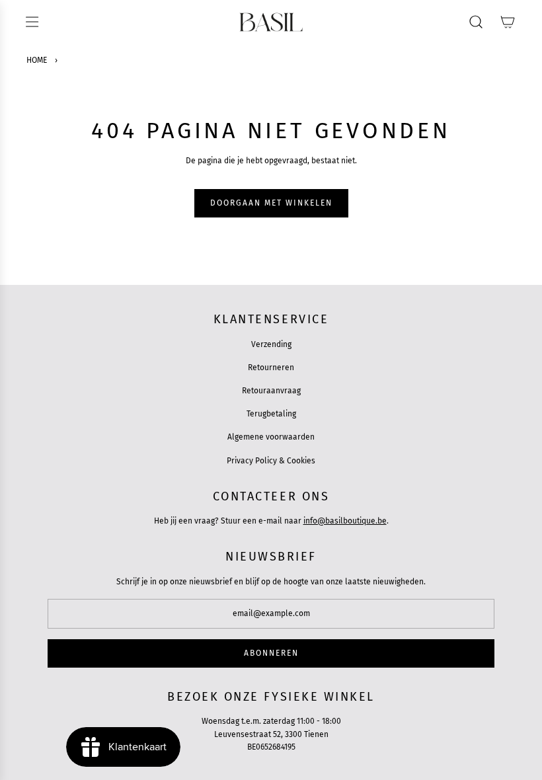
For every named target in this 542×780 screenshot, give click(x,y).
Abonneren (271, 653)
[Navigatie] (32, 22)
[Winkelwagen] (507, 22)
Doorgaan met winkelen (271, 203)
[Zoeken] (476, 22)
